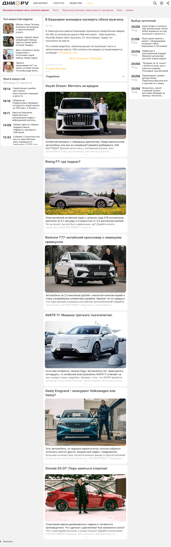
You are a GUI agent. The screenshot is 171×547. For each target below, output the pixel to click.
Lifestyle (58, 3)
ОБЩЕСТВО (76, 3)
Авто (90, 3)
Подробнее (53, 76)
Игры (119, 10)
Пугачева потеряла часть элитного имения (26, 10)
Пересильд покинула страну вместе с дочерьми (87, 10)
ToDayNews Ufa (67, 52)
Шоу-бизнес (40, 3)
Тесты (55, 10)
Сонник (129, 10)
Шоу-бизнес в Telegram (85, 58)
